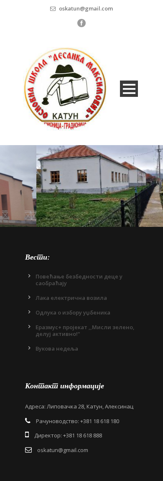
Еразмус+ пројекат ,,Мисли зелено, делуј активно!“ (85, 330)
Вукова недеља (57, 348)
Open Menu (129, 89)
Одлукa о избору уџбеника (73, 312)
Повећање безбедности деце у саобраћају (79, 280)
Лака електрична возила (71, 298)
